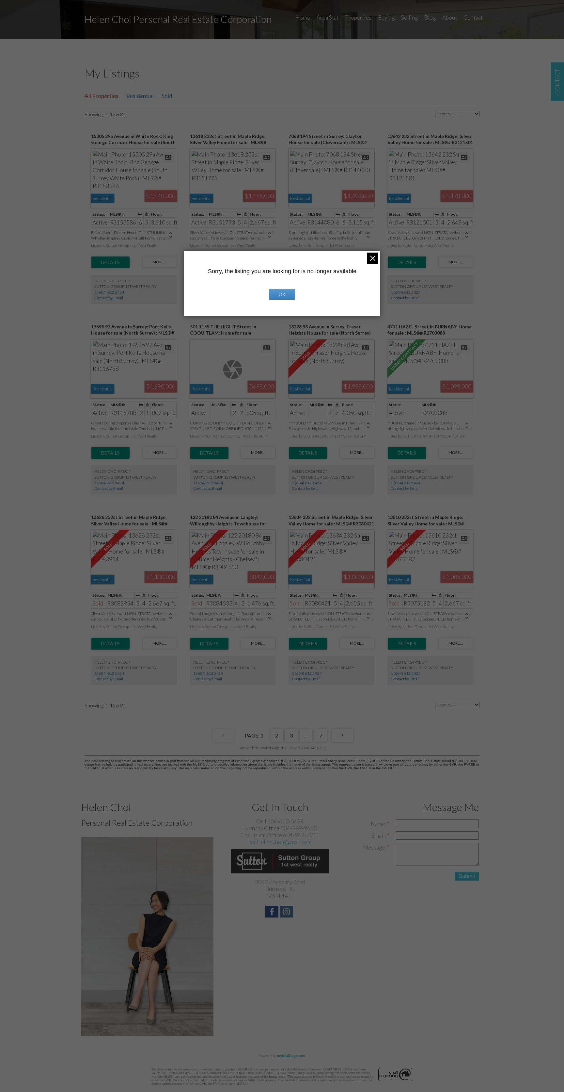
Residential (140, 95)
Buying (386, 17)
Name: (379, 823)
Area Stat (327, 17)
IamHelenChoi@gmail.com (280, 841)
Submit (467, 876)
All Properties (101, 95)
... (306, 735)
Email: (379, 835)
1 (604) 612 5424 (109, 292)
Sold (167, 95)
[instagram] (287, 912)
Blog (430, 17)
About (449, 17)
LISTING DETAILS (110, 262)
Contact (473, 17)
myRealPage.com (291, 1055)
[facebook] (272, 912)
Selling (409, 17)
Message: (375, 847)
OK (282, 294)
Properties (358, 17)
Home (302, 17)
